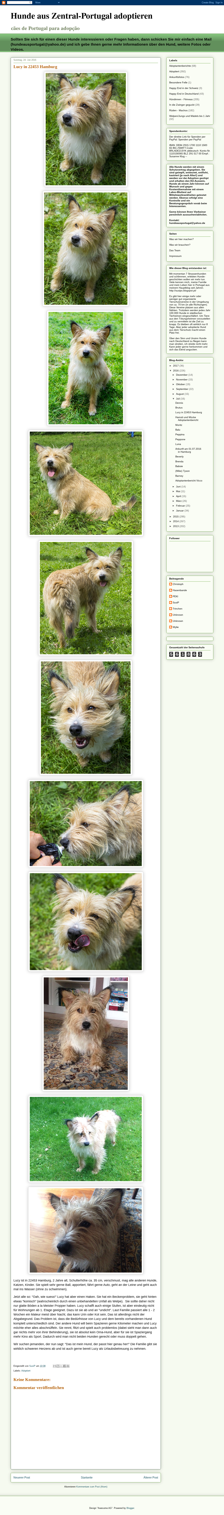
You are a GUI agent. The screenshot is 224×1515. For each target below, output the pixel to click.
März (179, 501)
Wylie (176, 627)
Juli (178, 398)
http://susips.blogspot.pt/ (182, 290)
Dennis (179, 402)
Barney (179, 475)
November (182, 379)
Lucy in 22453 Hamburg (188, 412)
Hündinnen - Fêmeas (181, 99)
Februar (181, 505)
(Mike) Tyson (182, 471)
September (182, 389)
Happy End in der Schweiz (183, 88)
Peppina (179, 434)
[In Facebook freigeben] (64, 1366)
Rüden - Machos (178, 110)
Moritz (178, 425)
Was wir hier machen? (181, 239)
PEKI (175, 596)
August (180, 393)
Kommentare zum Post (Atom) (91, 1486)
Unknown (178, 614)
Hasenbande (180, 590)
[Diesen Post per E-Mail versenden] (54, 1366)
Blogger (130, 1508)
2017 (176, 365)
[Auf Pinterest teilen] (68, 1366)
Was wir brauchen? (179, 244)
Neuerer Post (21, 1477)
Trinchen (177, 608)
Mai (178, 491)
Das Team (174, 250)
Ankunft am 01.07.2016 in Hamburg (188, 450)
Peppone (180, 439)
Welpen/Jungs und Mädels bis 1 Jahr (189, 116)
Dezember (182, 374)
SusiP (176, 602)
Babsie (179, 466)
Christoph (178, 584)
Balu (177, 429)
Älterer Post (151, 1477)
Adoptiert (25, 1370)
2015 (176, 516)
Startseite (87, 1477)
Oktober (181, 384)
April (179, 496)
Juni (178, 486)
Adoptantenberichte (180, 65)
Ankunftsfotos (176, 77)
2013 (176, 526)
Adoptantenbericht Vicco (188, 480)
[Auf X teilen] (61, 1366)
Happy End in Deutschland (184, 93)
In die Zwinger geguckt (181, 104)
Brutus (179, 407)
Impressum (175, 256)
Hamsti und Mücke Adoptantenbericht (186, 419)
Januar (180, 510)
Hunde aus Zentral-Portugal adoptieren (82, 15)
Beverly (179, 456)
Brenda (179, 461)
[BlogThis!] (58, 1366)
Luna (178, 444)
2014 (176, 521)
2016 (176, 370)
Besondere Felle (178, 82)
